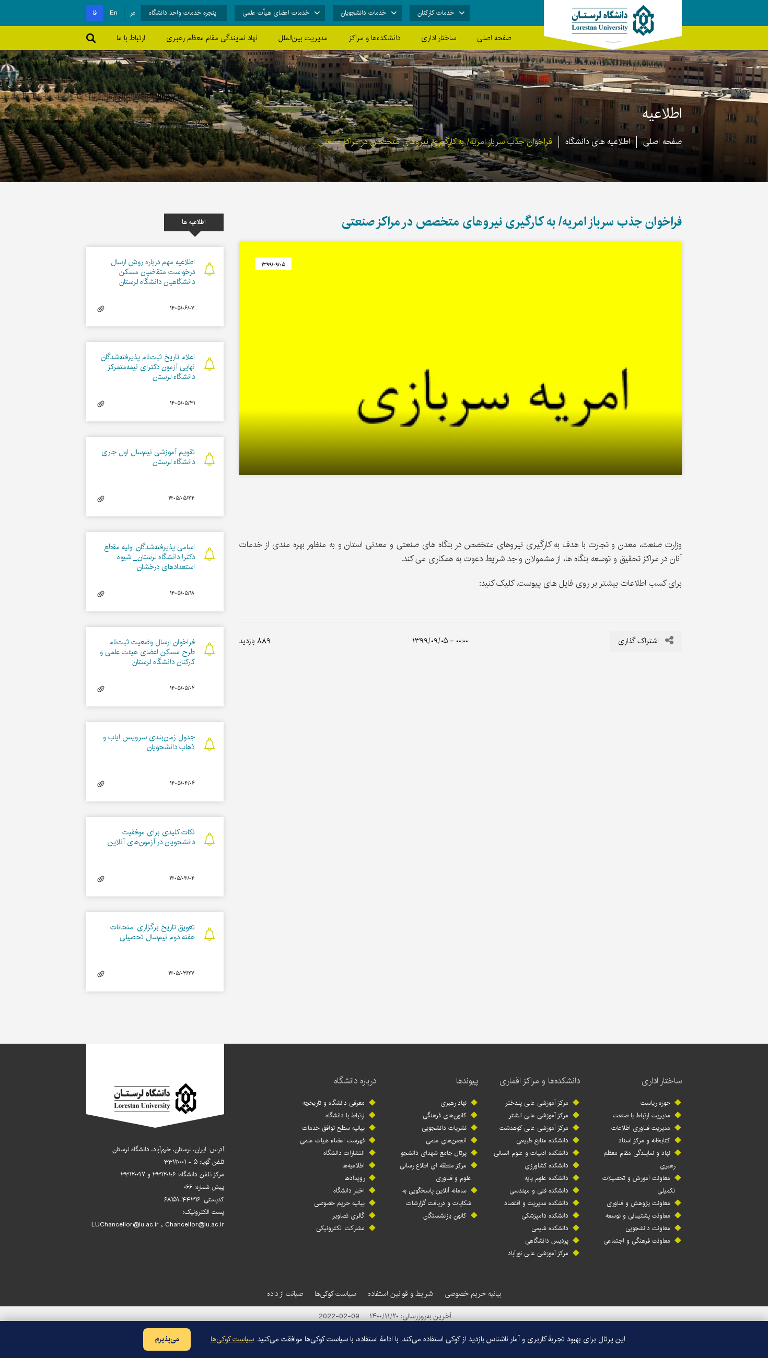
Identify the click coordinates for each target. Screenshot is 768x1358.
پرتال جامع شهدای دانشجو (434, 1153)
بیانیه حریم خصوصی (339, 1203)
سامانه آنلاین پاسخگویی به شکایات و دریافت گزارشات (436, 1197)
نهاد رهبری (453, 1103)
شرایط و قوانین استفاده (400, 1294)
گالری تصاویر (348, 1216)
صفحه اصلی (494, 38)
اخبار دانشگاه (349, 1191)
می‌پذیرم (167, 1339)
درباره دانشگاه (355, 1081)
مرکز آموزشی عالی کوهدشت (533, 1128)
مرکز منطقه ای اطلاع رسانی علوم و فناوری (435, 1172)
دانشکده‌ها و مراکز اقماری (539, 1081)
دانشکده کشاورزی (546, 1166)
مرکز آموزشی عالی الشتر (538, 1115)
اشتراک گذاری (639, 641)
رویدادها (354, 1178)
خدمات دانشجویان (363, 13)
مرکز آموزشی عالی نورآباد (538, 1253)
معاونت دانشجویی (647, 1228)
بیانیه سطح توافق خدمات (333, 1128)
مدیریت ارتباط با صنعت (641, 1115)
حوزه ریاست (655, 1103)
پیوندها (467, 1081)
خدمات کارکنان (435, 13)
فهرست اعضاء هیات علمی (332, 1141)
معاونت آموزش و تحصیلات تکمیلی (638, 1184)
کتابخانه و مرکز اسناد (644, 1141)
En (114, 13)
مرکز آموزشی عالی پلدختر (536, 1103)
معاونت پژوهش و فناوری (638, 1203)
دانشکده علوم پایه (546, 1178)
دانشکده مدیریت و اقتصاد (536, 1203)
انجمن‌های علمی (446, 1141)
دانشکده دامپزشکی (544, 1216)
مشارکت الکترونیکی (340, 1228)
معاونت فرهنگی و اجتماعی (636, 1241)
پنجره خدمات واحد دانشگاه (182, 13)
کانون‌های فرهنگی (445, 1115)
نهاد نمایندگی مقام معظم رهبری (212, 38)
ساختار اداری (662, 1081)
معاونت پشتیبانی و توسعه (638, 1216)
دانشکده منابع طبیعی (542, 1141)
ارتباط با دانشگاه (345, 1115)
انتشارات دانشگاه (344, 1153)
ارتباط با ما (131, 38)
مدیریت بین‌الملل (303, 38)
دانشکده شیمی (549, 1228)
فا (94, 13)
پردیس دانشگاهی (546, 1241)
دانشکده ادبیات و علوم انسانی (531, 1153)
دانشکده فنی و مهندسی (538, 1191)
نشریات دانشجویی (444, 1128)
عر (133, 13)
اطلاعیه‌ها (353, 1166)
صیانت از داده (285, 1294)
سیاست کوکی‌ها (335, 1294)
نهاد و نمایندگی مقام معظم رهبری (639, 1159)
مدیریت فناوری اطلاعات (640, 1128)
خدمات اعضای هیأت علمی (275, 13)
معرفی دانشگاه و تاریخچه (333, 1103)
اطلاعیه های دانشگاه (597, 142)
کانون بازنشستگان (445, 1216)
